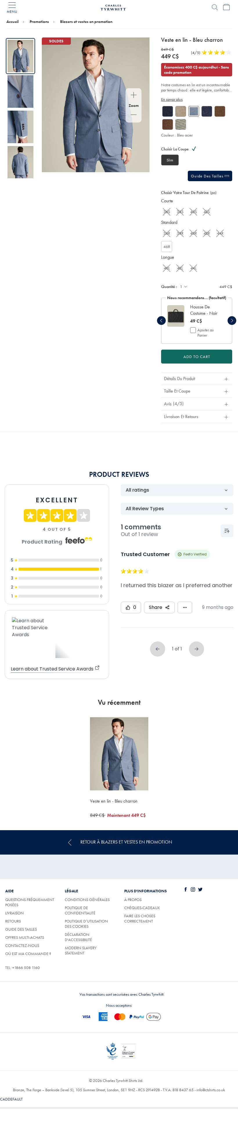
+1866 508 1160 (26, 967)
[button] (205, 310)
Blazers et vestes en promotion (86, 21)
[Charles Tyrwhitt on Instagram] (194, 889)
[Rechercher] (215, 7)
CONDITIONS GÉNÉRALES (87, 899)
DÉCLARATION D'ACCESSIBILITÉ (78, 937)
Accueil (12, 21)
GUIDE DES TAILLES (21, 929)
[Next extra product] (232, 320)
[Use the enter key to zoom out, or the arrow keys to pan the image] (134, 115)
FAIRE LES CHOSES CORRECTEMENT (139, 918)
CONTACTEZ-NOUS (22, 945)
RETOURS (13, 921)
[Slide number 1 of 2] (175, 316)
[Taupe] (180, 111)
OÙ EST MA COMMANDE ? (28, 953)
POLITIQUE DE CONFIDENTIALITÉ (80, 910)
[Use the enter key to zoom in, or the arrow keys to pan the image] (134, 95)
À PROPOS (133, 899)
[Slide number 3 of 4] (20, 127)
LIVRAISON (14, 913)
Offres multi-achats (24, 937)
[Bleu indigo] (206, 111)
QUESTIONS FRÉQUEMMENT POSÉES (29, 902)
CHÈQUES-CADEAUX (142, 907)
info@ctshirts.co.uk (210, 1089)
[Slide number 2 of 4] (20, 91)
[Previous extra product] (161, 320)
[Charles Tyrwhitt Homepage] (113, 6)
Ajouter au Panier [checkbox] (205, 332)
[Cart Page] (226, 7)
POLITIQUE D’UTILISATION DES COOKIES (86, 923)
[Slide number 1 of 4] (20, 56)
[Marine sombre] (167, 111)
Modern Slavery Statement (80, 950)
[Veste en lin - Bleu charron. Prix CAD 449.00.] (119, 753)
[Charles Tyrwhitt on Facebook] (187, 889)
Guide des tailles (208, 176)
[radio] (170, 160)
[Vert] (180, 124)
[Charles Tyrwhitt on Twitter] (201, 889)
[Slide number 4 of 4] (20, 162)
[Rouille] (219, 111)
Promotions (39, 21)
